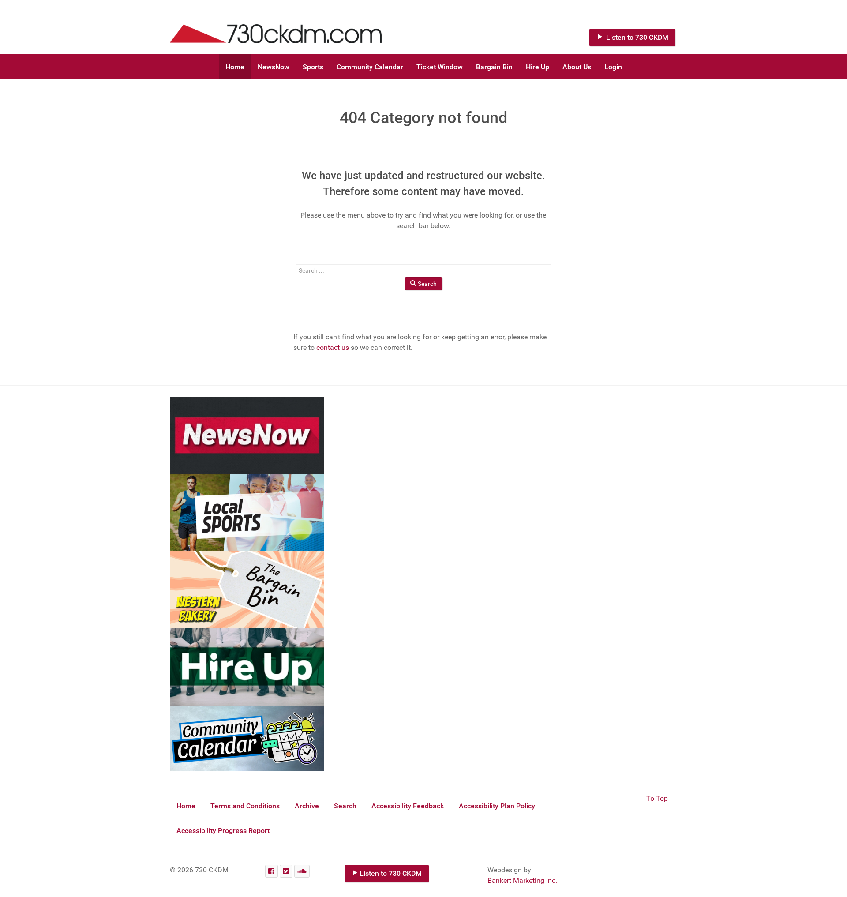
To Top (657, 798)
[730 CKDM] (302, 27)
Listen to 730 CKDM (636, 37)
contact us (332, 347)
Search (427, 283)
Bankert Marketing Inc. (522, 880)
